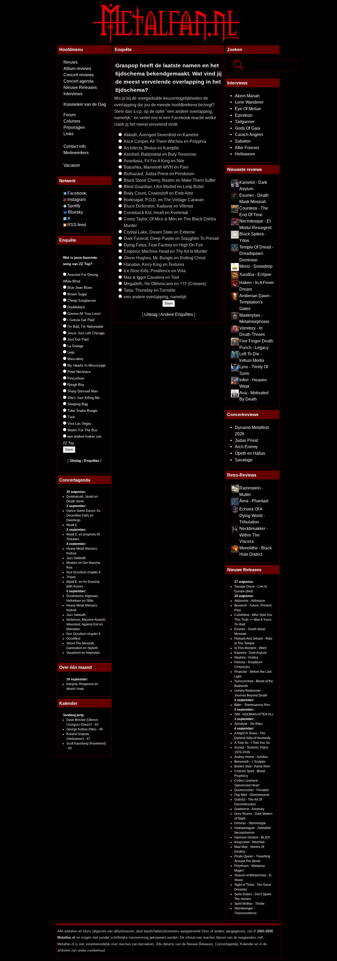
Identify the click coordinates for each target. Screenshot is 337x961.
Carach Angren (249, 134)
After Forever (247, 147)
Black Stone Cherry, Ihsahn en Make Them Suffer (170, 180)
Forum (69, 115)
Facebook (76, 193)
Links (68, 133)
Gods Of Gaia (247, 128)
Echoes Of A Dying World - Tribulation (252, 515)
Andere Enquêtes (176, 314)
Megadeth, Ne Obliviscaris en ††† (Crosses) (165, 283)
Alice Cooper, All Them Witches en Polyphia (165, 141)
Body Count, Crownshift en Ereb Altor (158, 193)
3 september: (244, 719)
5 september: (76, 591)
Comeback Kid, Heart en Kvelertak (156, 212)
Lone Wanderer (249, 102)
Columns (71, 121)
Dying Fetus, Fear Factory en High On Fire (163, 244)
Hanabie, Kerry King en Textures (154, 264)
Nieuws (70, 62)
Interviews (72, 94)
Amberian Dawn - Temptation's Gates (255, 302)
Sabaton (243, 141)
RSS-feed (76, 224)
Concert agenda (78, 81)
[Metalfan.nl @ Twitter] (65, 218)
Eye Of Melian (248, 108)
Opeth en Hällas (250, 453)
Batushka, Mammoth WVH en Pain (156, 167)
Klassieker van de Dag (84, 104)
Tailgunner (245, 121)
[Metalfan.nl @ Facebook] (64, 193)
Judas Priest (246, 440)
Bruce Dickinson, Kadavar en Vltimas (158, 206)
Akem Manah (247, 95)
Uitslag (150, 314)
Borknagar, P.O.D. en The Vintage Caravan (164, 199)
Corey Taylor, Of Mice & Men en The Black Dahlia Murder (170, 222)
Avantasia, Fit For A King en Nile (154, 160)
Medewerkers (76, 152)
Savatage (244, 459)
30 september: (77, 679)
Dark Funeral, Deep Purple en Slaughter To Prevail (171, 238)
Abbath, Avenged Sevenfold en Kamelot (161, 134)
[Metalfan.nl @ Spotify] (65, 206)
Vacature (71, 165)
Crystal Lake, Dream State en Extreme (159, 232)
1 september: (76, 506)
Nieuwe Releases (80, 87)
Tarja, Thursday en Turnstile (150, 290)
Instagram (76, 199)
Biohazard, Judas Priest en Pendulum (159, 173)
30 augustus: (76, 492)
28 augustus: (244, 596)
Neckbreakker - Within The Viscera (253, 535)
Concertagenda (74, 480)
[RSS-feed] (64, 224)
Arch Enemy (246, 446)
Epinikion (243, 115)
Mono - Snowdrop (255, 266)
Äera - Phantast (253, 500)
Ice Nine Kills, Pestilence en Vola (155, 270)
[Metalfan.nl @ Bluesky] (65, 212)
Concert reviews (78, 75)
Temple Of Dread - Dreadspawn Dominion (256, 253)
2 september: (76, 530)
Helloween (245, 153)
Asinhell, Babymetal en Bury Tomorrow (160, 154)
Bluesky (75, 212)
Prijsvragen (74, 127)
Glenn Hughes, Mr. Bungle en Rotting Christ (164, 257)
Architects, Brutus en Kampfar (151, 147)
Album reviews (77, 68)
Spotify (73, 206)
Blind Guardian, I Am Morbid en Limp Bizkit (164, 186)
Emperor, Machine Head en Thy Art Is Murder (165, 251)
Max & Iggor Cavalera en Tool (151, 277)
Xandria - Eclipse (255, 274)
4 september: (76, 544)
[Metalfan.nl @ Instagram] (65, 199)
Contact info (74, 146)
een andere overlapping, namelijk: (155, 296)
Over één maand (75, 667)
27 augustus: (244, 582)
